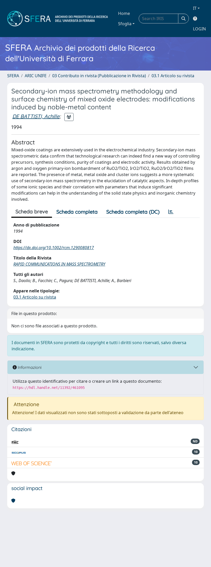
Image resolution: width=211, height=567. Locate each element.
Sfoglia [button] (124, 24)
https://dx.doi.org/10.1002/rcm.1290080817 (53, 247)
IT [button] (195, 8)
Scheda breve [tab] (31, 211)
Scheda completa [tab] (77, 211)
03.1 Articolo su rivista (173, 75)
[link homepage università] (57, 18)
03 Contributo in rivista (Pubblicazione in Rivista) (99, 75)
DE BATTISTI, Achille (35, 116)
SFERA (13, 75)
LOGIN (199, 29)
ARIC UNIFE (36, 75)
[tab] (171, 211)
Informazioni (29, 367)
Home (124, 13)
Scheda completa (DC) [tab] (133, 211)
